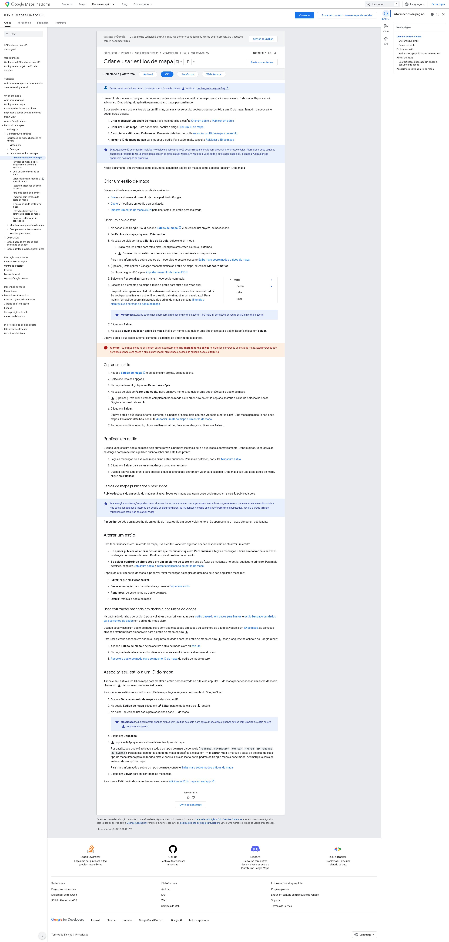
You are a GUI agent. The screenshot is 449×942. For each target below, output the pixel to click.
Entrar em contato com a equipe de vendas (347, 15)
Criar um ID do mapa (191, 127)
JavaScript (187, 74)
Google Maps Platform (146, 52)
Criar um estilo (200, 120)
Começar (304, 15)
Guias (7, 22)
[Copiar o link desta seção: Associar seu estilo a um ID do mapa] (176, 672)
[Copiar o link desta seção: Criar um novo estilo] (139, 220)
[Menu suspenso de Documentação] (114, 4)
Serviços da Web (170, 906)
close (443, 14)
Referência (24, 22)
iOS (7, 15)
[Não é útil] (275, 52)
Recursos (60, 22)
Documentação (101, 4)
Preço (82, 4)
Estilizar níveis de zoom (250, 314)
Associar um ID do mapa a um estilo (215, 133)
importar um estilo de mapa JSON (166, 272)
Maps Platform (37, 4)
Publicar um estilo (223, 120)
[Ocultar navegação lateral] (42, 935)
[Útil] (269, 52)
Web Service (214, 74)
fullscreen (438, 14)
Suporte (275, 900)
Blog (124, 4)
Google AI (176, 920)
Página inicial (110, 52)
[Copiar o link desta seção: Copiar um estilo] (133, 365)
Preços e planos (280, 889)
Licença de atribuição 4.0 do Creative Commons (218, 819)
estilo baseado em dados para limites (218, 616)
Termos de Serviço (281, 906)
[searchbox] (23, 34)
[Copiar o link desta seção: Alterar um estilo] (138, 535)
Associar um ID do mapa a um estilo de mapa (184, 419)
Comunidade (141, 4)
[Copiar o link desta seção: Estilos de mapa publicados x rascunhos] (171, 486)
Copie (114, 203)
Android (148, 74)
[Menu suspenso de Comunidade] (153, 4)
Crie (113, 197)
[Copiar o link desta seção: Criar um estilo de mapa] (152, 181)
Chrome (111, 920)
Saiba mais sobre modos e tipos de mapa (224, 259)
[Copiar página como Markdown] (188, 62)
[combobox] (382, 4)
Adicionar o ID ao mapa (220, 139)
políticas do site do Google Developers (200, 823)
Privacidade (81, 934)
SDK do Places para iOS (64, 900)
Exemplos (43, 22)
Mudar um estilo (231, 459)
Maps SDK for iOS (30, 15)
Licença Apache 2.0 (136, 823)
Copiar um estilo (144, 566)
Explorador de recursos (64, 894)
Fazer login (438, 4)
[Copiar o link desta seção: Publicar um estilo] (141, 439)
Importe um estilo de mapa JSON (131, 210)
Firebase (127, 920)
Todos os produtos (199, 920)
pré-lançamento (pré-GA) (211, 88)
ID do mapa (251, 627)
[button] (23, 125)
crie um (196, 646)
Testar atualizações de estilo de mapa (180, 566)
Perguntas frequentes (63, 889)
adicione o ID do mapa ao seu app (190, 781)
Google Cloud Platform (151, 920)
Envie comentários (262, 62)
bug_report (432, 14)
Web (163, 900)
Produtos (67, 4)
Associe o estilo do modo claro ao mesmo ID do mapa (144, 658)
